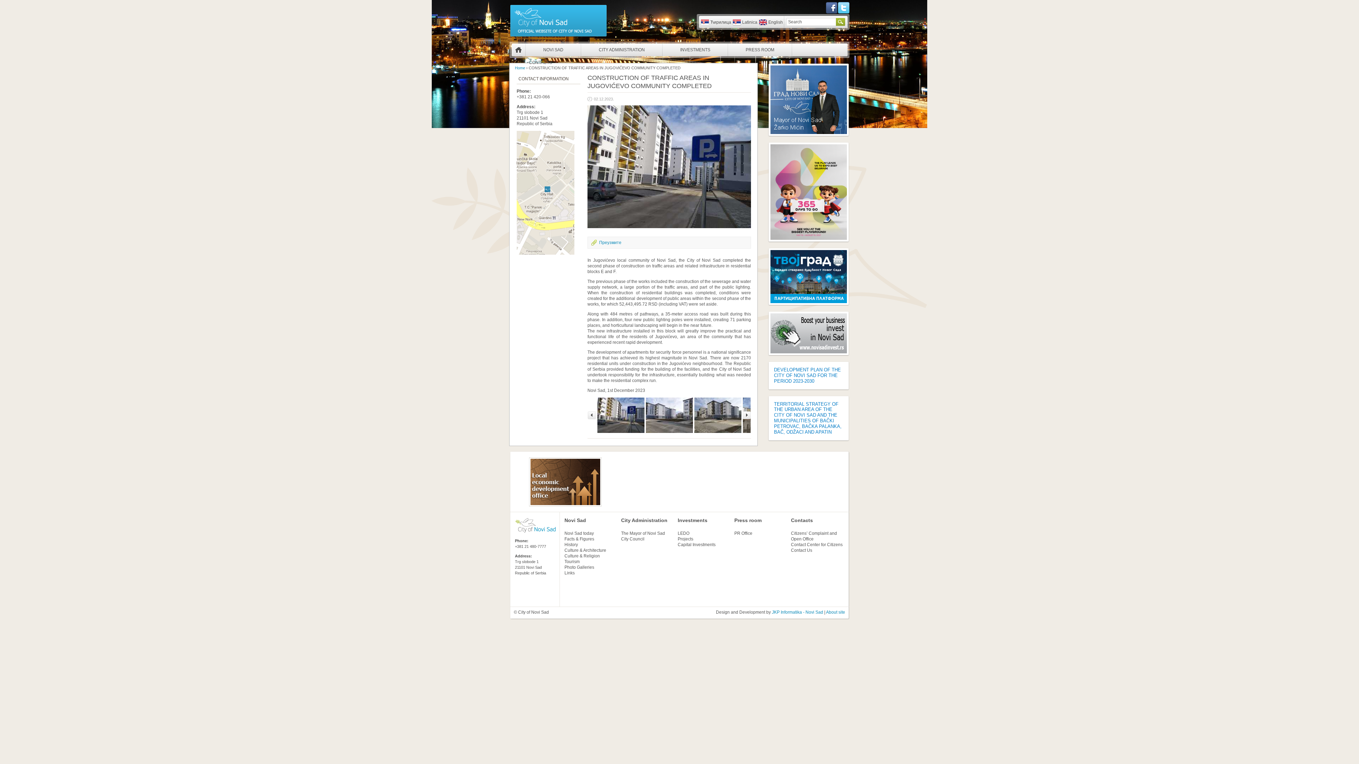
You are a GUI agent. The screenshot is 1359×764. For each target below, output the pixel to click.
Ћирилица (720, 22)
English (775, 22)
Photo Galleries (579, 567)
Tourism (572, 561)
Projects (685, 539)
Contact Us (801, 550)
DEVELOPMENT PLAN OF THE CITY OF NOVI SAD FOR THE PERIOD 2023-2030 (807, 375)
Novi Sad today (579, 533)
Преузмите (610, 242)
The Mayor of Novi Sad (643, 533)
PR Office (743, 533)
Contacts (540, 62)
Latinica (749, 22)
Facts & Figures (579, 539)
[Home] (558, 36)
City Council (632, 539)
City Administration (622, 49)
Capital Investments (697, 544)
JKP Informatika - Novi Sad (797, 612)
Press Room (760, 49)
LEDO (683, 533)
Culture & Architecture (585, 550)
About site (835, 612)
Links (569, 573)
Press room (748, 520)
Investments (695, 49)
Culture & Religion (582, 556)
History (571, 544)
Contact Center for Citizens (817, 544)
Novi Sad (553, 49)
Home (518, 50)
